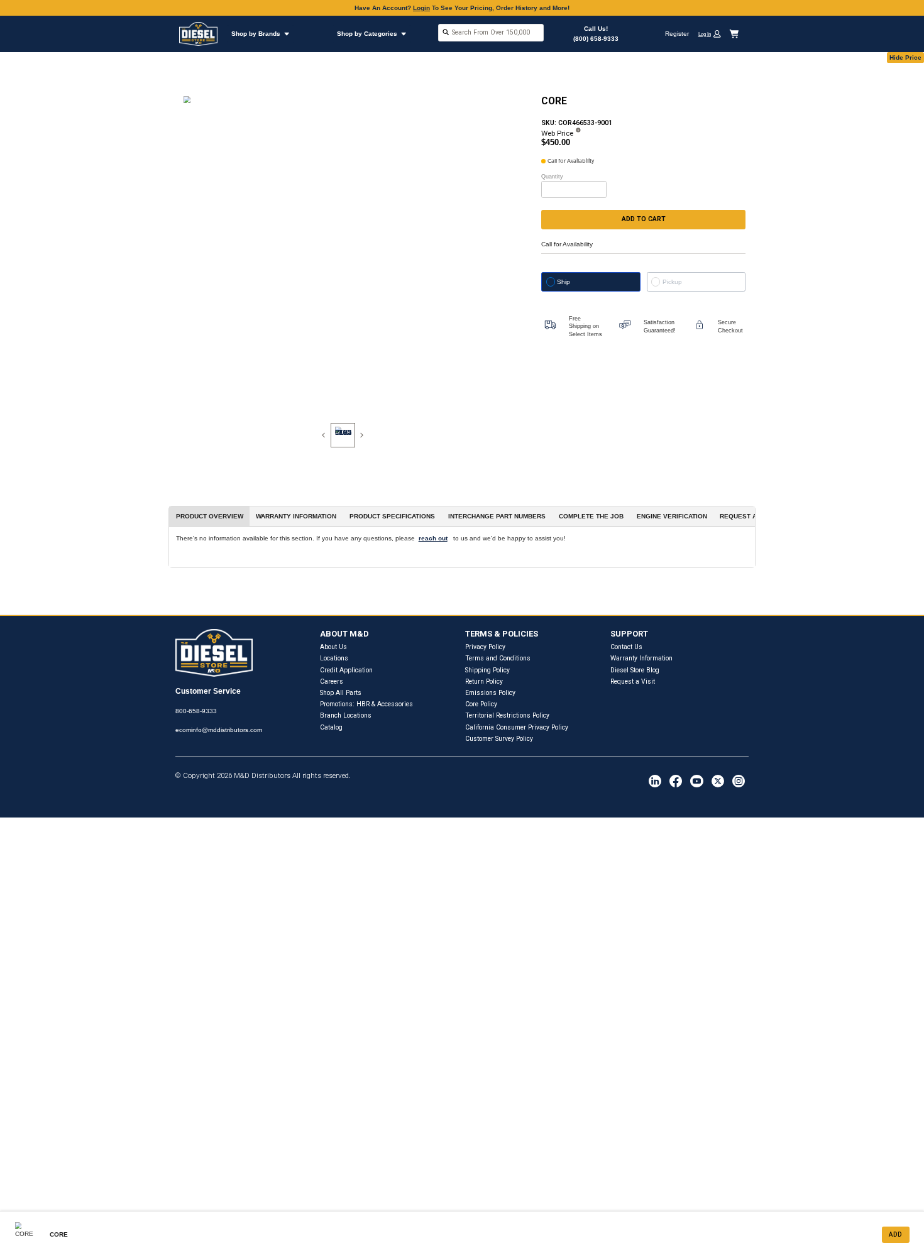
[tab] (343, 435)
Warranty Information (641, 658)
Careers (331, 681)
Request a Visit (632, 681)
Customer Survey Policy (499, 739)
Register (677, 33)
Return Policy (484, 681)
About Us (333, 647)
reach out (433, 538)
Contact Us (626, 647)
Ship (563, 281)
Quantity (552, 176)
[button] (713, 33)
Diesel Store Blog (634, 670)
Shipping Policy (487, 670)
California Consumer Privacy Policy (516, 727)
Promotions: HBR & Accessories (366, 704)
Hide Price (905, 57)
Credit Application (346, 670)
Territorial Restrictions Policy (507, 715)
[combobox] (491, 33)
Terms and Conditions (498, 658)
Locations (334, 658)
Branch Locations (345, 715)
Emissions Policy (490, 693)
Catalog (331, 727)
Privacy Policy (485, 647)
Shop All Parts (340, 693)
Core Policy (481, 704)
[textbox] (491, 32)
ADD (895, 1234)
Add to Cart (644, 219)
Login (421, 7)
